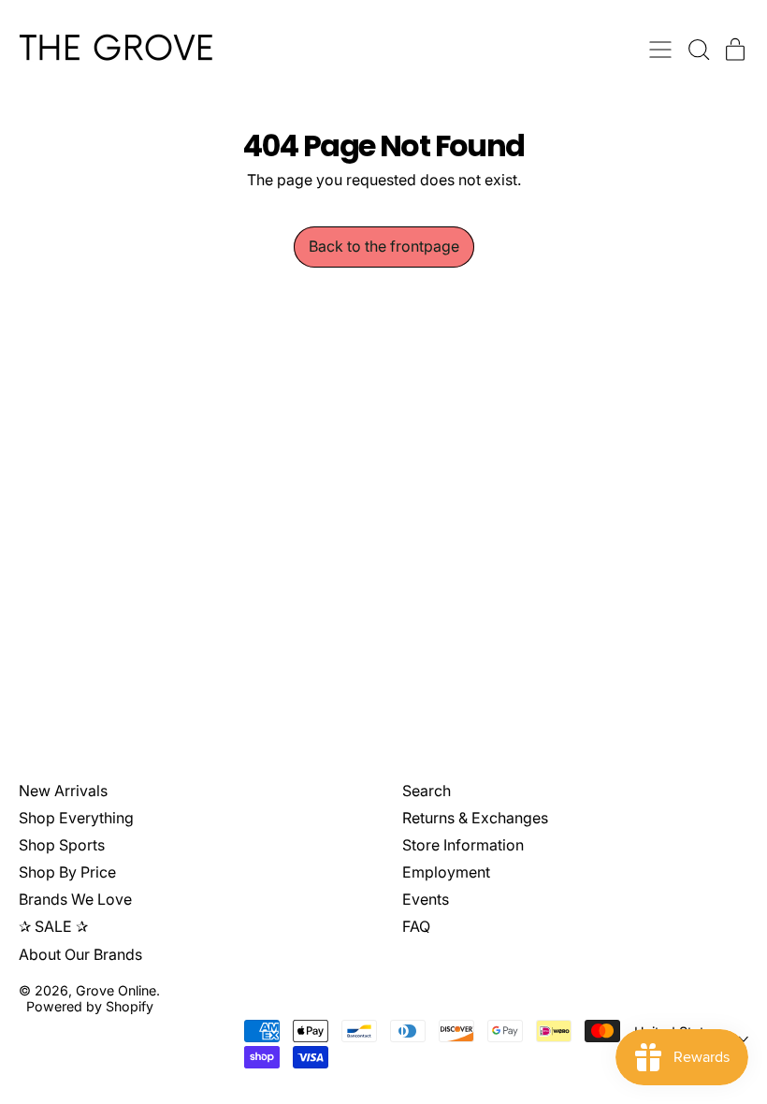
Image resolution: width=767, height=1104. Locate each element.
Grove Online (116, 990)
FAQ (416, 926)
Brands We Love (75, 899)
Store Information (463, 844)
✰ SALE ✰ (53, 926)
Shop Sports (62, 844)
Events (425, 899)
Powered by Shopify (89, 1006)
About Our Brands (80, 954)
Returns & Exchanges (475, 817)
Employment (446, 872)
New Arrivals (63, 790)
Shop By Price (67, 872)
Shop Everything (76, 817)
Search (426, 790)
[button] (698, 49)
